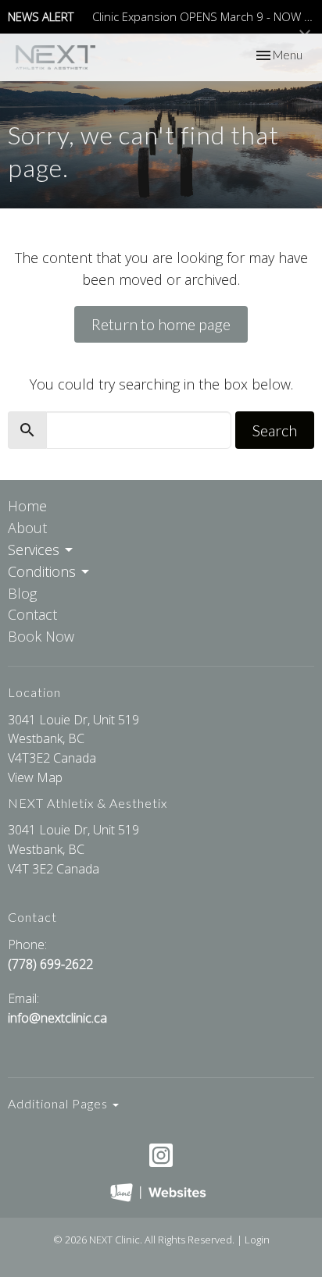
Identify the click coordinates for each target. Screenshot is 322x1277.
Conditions (42, 571)
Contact (32, 614)
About (27, 527)
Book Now (41, 636)
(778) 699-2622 (50, 964)
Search (274, 430)
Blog (22, 593)
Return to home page (161, 324)
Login (257, 1240)
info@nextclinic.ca (57, 1017)
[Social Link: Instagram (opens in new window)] (161, 1155)
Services (33, 549)
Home (27, 505)
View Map (35, 777)
